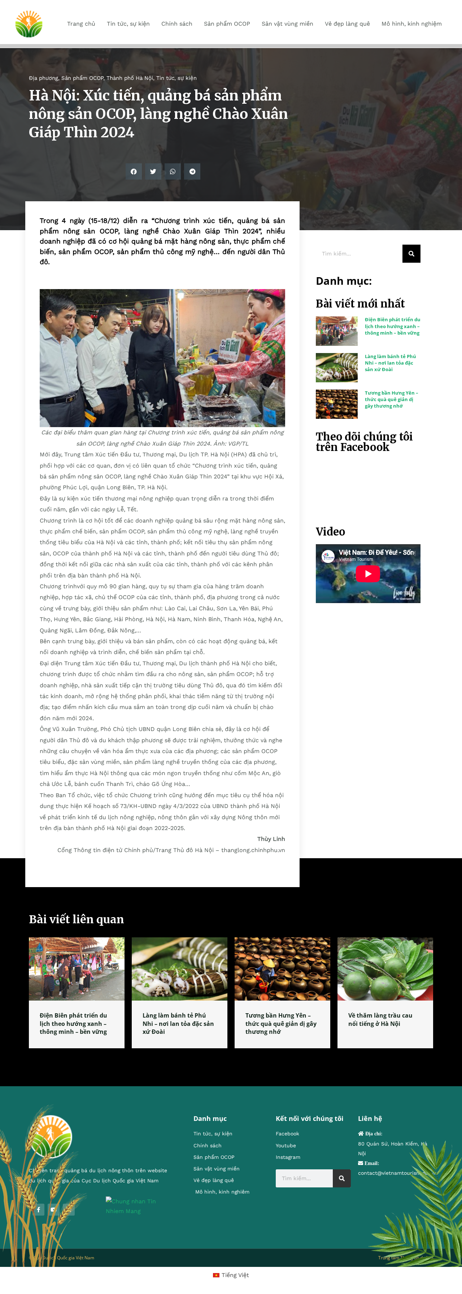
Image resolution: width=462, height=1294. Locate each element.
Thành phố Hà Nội (129, 78)
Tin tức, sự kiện (176, 78)
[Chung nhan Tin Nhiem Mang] (139, 1205)
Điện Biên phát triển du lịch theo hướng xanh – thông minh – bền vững (392, 326)
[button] (134, 171)
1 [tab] (231, 1057)
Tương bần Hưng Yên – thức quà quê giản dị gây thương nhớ (391, 399)
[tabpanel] (76, 992)
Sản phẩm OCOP (82, 78)
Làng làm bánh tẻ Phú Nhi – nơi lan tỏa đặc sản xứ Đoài (390, 363)
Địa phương (43, 78)
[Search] (411, 254)
